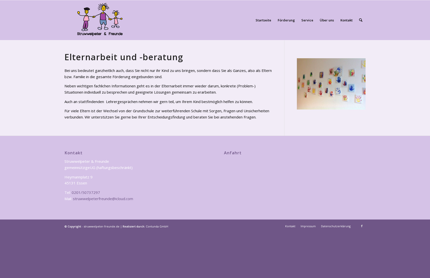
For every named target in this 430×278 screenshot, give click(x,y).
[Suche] (361, 20)
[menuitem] (263, 20)
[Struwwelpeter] (99, 20)
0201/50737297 (86, 192)
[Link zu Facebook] (362, 226)
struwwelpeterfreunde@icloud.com (103, 198)
